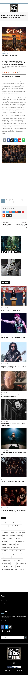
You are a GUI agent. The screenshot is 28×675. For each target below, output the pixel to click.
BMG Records (14, 529)
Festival (4, 538)
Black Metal (18, 526)
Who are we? (4, 601)
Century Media (5, 532)
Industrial (4, 544)
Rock (19, 560)
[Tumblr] (19, 212)
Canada (22, 529)
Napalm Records (20, 550)
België (11, 526)
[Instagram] (12, 140)
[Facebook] (8, 140)
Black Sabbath (5, 529)
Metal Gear (4, 550)
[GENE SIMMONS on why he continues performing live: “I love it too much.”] (14, 352)
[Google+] (10, 212)
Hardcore (4, 541)
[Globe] (4, 140)
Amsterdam (5, 526)
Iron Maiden (12, 544)
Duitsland (12, 535)
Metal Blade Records (7, 547)
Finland (7, 199)
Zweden (22, 569)
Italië (18, 544)
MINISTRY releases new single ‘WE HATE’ (11, 310)
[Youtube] (19, 140)
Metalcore (17, 547)
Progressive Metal (17, 557)
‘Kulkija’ (3, 81)
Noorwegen (12, 554)
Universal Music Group (7, 569)
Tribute (18, 566)
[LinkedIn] (13, 212)
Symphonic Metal (21, 563)
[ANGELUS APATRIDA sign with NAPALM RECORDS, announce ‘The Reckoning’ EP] (14, 496)
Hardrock (11, 541)
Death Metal (14, 532)
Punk (14, 560)
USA (16, 569)
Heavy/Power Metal (20, 541)
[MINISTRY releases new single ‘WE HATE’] (14, 296)
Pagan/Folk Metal (9, 202)
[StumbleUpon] (16, 212)
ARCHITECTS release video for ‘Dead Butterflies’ (21, 226)
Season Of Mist (6, 563)
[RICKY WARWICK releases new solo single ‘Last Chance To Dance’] (14, 409)
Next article (23, 222)
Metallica (12, 550)
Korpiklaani (12, 199)
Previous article (5, 222)
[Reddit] (4, 215)
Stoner (13, 563)
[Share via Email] (7, 215)
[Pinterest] (23, 212)
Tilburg (12, 566)
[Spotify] (23, 140)
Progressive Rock (6, 560)
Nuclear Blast (5, 53)
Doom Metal (5, 535)
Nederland (4, 554)
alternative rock (16, 522)
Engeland (19, 535)
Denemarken (22, 532)
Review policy (4, 603)
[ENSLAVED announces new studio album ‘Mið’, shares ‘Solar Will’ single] (14, 467)
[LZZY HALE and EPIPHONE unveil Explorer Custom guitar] (14, 438)
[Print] (10, 215)
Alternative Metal (6, 522)
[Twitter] (16, 140)
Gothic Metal (17, 538)
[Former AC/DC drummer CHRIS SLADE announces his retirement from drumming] (14, 381)
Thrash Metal (5, 566)
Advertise (3, 605)
